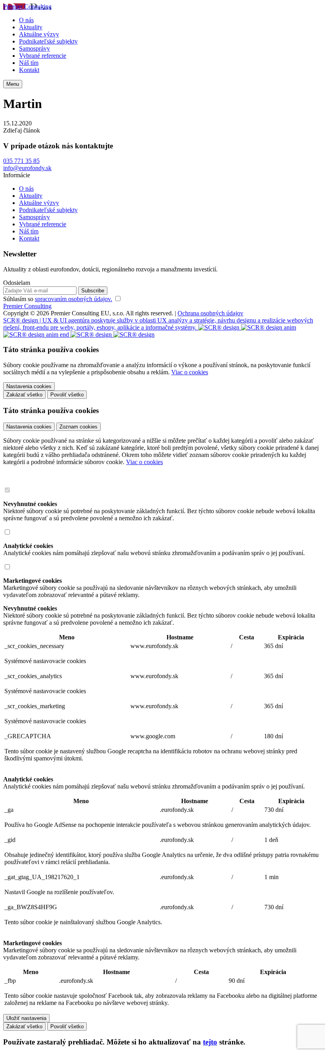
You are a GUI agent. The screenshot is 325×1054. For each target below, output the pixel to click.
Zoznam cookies (78, 427)
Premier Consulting (27, 6)
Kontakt (29, 69)
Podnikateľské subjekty (48, 41)
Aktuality (30, 27)
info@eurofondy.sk (27, 168)
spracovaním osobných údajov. (73, 299)
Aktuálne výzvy (39, 34)
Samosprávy (34, 48)
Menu (12, 84)
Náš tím (28, 62)
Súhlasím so (57, 299)
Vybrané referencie (42, 55)
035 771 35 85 (21, 160)
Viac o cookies (189, 372)
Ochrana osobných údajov (210, 313)
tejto (210, 1042)
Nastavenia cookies (29, 427)
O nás (26, 20)
